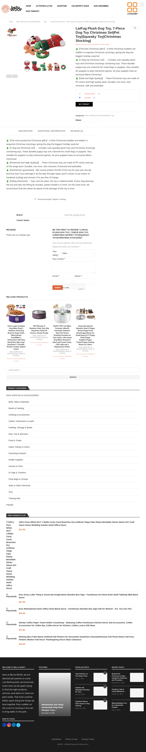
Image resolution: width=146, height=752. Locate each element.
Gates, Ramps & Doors (19, 447)
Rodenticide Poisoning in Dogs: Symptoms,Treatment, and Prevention (119, 677)
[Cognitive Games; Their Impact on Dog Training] (100, 705)
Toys (45, 22)
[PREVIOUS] (9, 76)
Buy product (84, 104)
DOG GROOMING (101, 6)
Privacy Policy (87, 739)
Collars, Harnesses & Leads (21, 421)
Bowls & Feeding (16, 408)
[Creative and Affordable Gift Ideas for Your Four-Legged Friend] (100, 691)
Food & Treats (15, 440)
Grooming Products (17, 453)
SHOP (28, 6)
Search (73, 377)
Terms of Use (71, 739)
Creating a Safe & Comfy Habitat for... (118, 690)
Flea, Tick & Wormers (18, 434)
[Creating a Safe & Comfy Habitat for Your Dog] (137, 692)
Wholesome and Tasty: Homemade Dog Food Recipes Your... (53, 707)
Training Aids (14, 498)
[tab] (25, 131)
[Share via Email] (100, 120)
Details (107, 44)
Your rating (55, 253)
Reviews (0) (76, 131)
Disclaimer (56, 739)
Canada (87, 98)
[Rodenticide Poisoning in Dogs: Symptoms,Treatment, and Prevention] (137, 677)
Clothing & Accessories (19, 415)
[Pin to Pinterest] (89, 120)
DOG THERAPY (32, 11)
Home (11, 22)
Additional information (51, 131)
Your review (58, 258)
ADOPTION (62, 6)
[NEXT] (15, 76)
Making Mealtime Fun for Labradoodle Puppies (119, 705)
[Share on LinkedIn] (95, 120)
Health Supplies (16, 460)
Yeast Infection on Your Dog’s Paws (81, 675)
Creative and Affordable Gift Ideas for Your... (82, 690)
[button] (141, 4)
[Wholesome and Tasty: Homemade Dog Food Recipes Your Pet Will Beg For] (55, 694)
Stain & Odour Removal (19, 485)
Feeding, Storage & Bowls (20, 427)
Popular (9, 505)
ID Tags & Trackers (17, 472)
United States (90, 94)
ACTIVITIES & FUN (44, 6)
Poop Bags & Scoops (18, 479)
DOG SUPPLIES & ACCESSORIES (28, 22)
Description (25, 131)
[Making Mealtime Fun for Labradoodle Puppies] (137, 706)
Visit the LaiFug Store (74, 215)
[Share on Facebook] (84, 120)
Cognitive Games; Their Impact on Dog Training (82, 703)
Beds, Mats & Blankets (19, 402)
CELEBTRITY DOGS (80, 6)
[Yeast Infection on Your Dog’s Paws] (100, 677)
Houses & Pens (16, 466)
